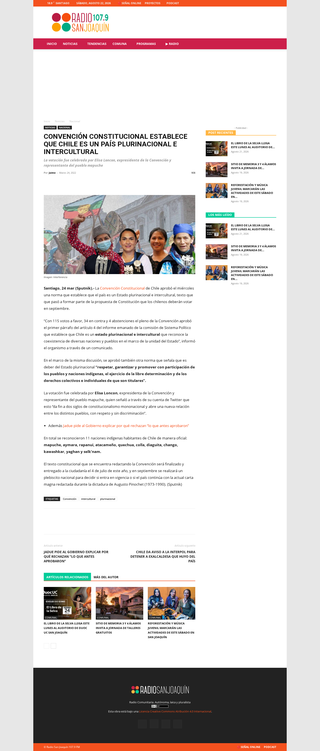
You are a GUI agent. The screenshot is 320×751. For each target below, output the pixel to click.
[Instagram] (258, 3)
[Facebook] (251, 3)
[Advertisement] (160, 86)
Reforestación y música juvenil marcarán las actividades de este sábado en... (252, 191)
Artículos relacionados (67, 577)
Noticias (70, 44)
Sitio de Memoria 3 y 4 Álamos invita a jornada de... (253, 166)
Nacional (65, 127)
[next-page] (53, 646)
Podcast (173, 3)
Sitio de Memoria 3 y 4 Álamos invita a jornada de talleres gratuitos (118, 627)
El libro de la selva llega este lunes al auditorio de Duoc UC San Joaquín (66, 627)
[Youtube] (273, 3)
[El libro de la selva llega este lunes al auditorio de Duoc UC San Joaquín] (67, 603)
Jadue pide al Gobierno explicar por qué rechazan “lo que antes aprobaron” (126, 425)
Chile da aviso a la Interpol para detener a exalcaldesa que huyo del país (162, 556)
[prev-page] (46, 646)
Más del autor (106, 577)
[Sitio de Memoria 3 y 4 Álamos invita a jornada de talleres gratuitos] (119, 603)
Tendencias (96, 44)
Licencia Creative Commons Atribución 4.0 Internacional (175, 711)
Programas (146, 44)
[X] (266, 3)
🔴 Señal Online (129, 3)
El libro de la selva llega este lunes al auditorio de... (253, 145)
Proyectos (152, 3)
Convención (69, 498)
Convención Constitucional (122, 288)
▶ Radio (172, 44)
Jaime (52, 172)
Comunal (51, 617)
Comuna (120, 44)
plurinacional (107, 498)
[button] (271, 44)
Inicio (52, 44)
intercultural (88, 498)
